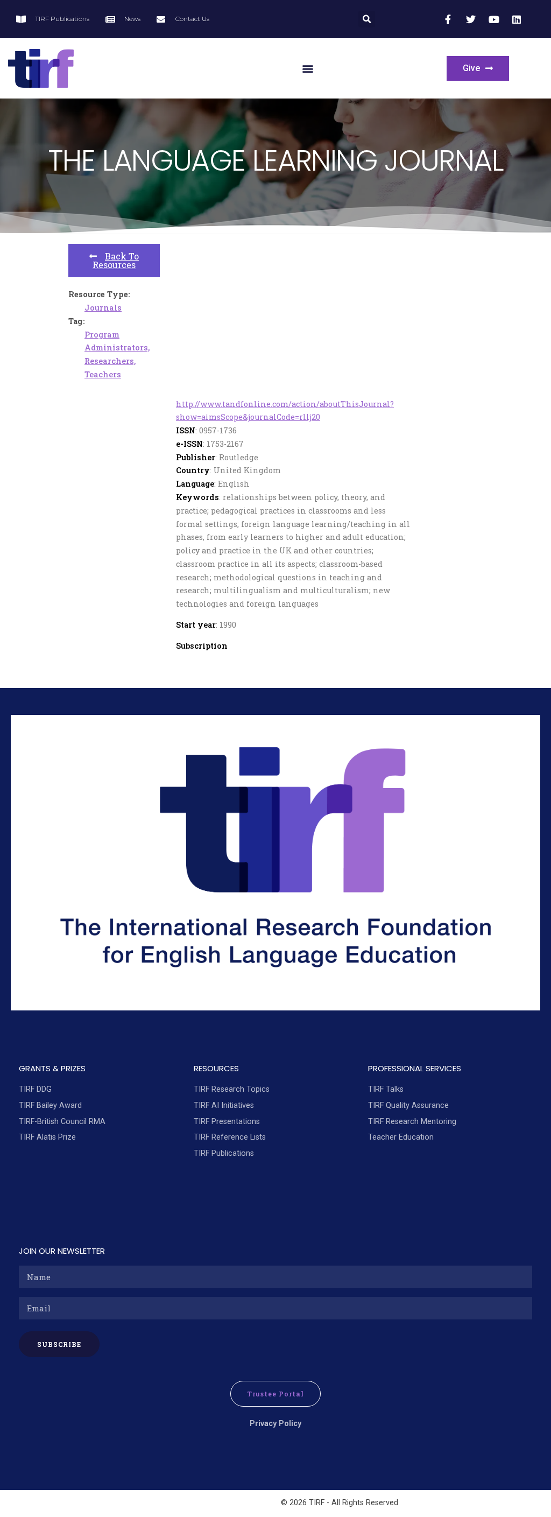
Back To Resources (116, 260)
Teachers (102, 374)
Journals (103, 308)
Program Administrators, (117, 341)
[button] (366, 19)
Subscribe (59, 1344)
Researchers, (110, 361)
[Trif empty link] (449, 19)
